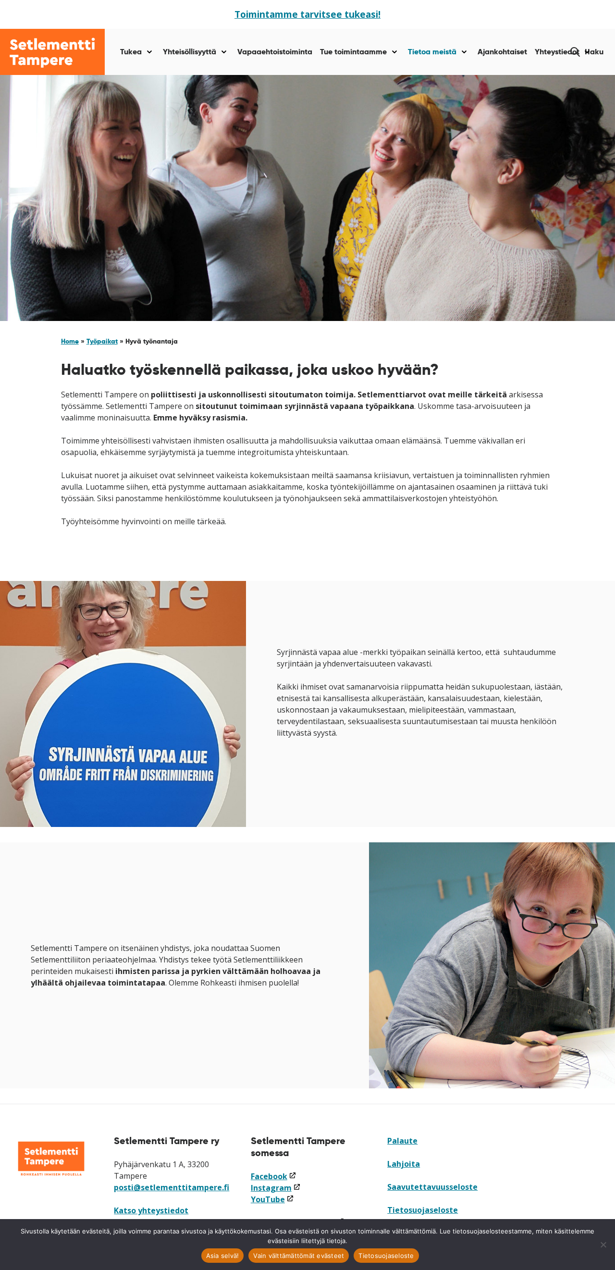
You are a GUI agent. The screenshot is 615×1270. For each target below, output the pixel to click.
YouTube (272, 1199)
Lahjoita (403, 1164)
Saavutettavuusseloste (432, 1187)
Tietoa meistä (432, 52)
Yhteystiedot (557, 52)
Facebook (273, 1176)
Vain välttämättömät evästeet (298, 1255)
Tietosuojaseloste (422, 1210)
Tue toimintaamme (353, 52)
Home (70, 341)
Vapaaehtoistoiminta (274, 52)
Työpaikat (102, 341)
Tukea (131, 52)
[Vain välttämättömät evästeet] (603, 1244)
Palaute (402, 1140)
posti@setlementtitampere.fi (171, 1187)
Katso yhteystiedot (151, 1210)
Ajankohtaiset (502, 52)
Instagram (276, 1188)
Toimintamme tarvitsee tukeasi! (307, 14)
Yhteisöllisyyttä (189, 52)
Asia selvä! (222, 1255)
